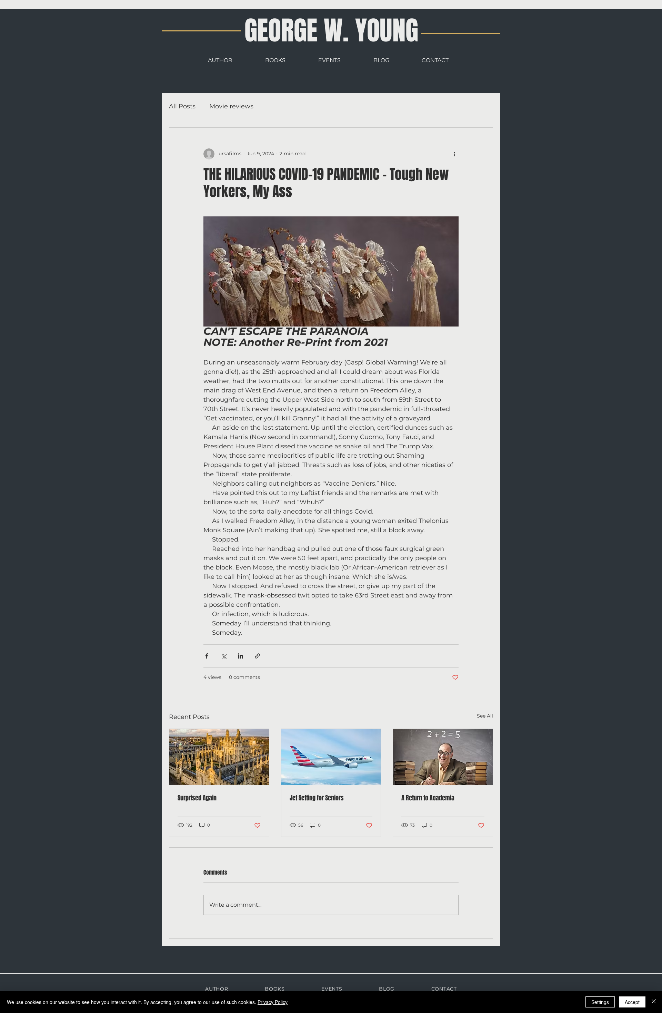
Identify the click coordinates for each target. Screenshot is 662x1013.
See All (485, 716)
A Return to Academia (427, 797)
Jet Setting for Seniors (317, 797)
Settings (600, 1002)
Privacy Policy (273, 1002)
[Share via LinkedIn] (240, 656)
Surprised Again (197, 797)
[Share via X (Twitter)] (223, 656)
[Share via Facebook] (206, 656)
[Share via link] (257, 656)
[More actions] (454, 154)
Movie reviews (231, 106)
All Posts (182, 106)
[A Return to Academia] (443, 757)
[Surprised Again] (219, 757)
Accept (632, 1002)
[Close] (654, 1001)
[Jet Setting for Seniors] (331, 757)
